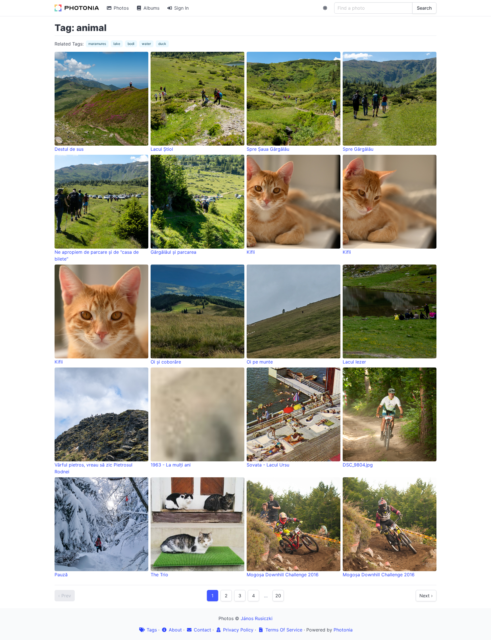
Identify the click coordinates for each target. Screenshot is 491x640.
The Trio (159, 574)
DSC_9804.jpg (358, 465)
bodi (131, 44)
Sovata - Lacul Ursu (268, 465)
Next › (426, 595)
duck (162, 44)
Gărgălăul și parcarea (173, 252)
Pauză (61, 574)
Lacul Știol (162, 149)
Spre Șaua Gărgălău (268, 149)
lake (116, 44)
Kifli (251, 252)
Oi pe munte (260, 362)
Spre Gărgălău (358, 149)
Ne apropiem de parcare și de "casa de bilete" (97, 255)
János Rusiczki (256, 618)
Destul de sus (69, 149)
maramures (97, 44)
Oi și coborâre (166, 362)
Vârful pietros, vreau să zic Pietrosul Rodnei (93, 468)
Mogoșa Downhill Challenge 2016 (283, 574)
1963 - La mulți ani (171, 465)
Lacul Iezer (354, 362)
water (146, 44)
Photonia (343, 630)
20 (278, 595)
